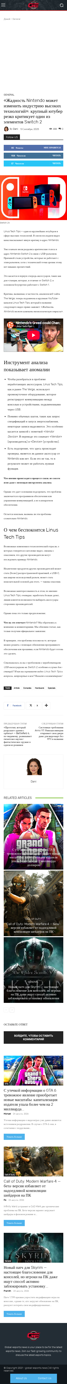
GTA (33, 844)
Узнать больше (14, 1136)
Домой (7, 19)
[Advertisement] (33, 56)
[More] (46, 705)
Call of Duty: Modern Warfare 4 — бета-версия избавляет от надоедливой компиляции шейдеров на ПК (33, 927)
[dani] (7, 129)
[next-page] (12, 1010)
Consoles (27, 688)
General (16, 19)
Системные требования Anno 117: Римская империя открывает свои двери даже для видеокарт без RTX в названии (49, 733)
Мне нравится (52, 148)
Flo (5, 1200)
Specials (51, 688)
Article (17, 688)
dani (15, 129)
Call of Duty (33, 919)
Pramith (7, 1291)
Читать (56, 155)
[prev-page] (6, 1010)
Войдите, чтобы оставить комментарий (33, 1037)
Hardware (39, 688)
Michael (7, 1114)
